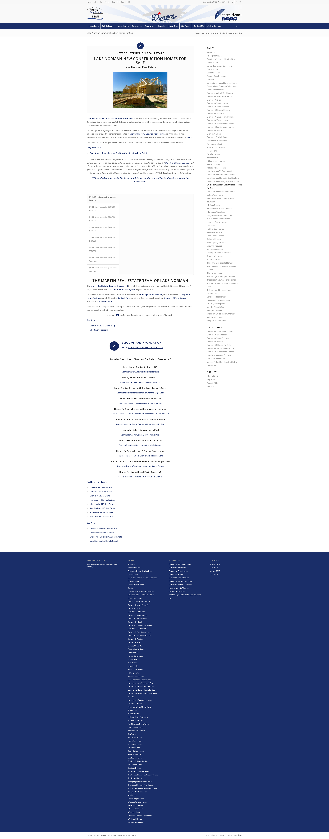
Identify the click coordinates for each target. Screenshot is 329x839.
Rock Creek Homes (215, 235)
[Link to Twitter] (232, 2)
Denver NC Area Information (219, 96)
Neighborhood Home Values (219, 215)
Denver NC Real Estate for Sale (220, 348)
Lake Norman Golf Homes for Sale (222, 174)
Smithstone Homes (215, 249)
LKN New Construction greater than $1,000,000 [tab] (103, 269)
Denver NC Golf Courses (218, 338)
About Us (98, 2)
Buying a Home (213, 72)
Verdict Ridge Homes (216, 296)
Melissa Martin (213, 205)
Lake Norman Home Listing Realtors (223, 178)
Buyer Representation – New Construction (143, 578)
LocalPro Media (130, 835)
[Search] (236, 26)
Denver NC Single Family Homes (221, 117)
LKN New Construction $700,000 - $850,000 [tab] (102, 249)
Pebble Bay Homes (215, 229)
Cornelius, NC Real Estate (101, 491)
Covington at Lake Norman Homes (222, 83)
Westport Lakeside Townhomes (221, 313)
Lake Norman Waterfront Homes (221, 191)
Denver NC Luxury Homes (218, 110)
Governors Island (214, 144)
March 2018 (212, 376)
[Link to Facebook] (229, 2)
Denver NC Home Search (218, 106)
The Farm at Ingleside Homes (220, 262)
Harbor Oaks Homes (216, 147)
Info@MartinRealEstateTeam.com (145, 347)
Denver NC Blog (214, 100)
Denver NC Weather (216, 130)
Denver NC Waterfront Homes (220, 127)
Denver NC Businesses (217, 334)
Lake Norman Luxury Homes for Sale (223, 181)
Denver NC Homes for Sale (219, 345)
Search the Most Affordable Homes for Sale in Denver (140, 466)
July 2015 (211, 386)
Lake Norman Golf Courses (219, 355)
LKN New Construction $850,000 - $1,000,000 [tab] (102, 259)
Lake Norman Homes (216, 358)
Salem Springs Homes (216, 242)
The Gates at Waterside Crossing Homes (143, 775)
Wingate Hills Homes (216, 320)
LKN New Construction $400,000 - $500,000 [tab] (102, 219)
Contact (115, 2)
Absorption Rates (214, 55)
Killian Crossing (214, 164)
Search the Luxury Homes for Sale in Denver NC (140, 382)
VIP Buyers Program (99, 330)
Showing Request (214, 246)
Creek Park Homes (215, 89)
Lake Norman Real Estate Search (104, 541)
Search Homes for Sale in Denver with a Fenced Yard (140, 455)
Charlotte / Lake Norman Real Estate (106, 536)
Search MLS (125, 2)
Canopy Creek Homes (216, 76)
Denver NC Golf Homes (217, 103)
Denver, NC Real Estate (100, 495)
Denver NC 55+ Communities (220, 331)
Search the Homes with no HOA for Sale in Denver (140, 476)
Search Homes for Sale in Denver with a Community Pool (140, 424)
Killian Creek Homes (216, 161)
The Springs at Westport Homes (221, 276)
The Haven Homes (215, 273)
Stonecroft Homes (215, 256)
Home (89, 2)
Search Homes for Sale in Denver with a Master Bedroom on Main (140, 413)
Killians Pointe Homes (216, 167)
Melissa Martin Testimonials (219, 208)
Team (106, 2)
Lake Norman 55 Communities (220, 171)
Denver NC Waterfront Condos (220, 123)
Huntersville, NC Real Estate (102, 500)
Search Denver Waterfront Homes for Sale (140, 371)
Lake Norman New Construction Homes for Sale (110, 33)
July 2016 (211, 379)
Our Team (211, 225)
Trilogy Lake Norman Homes (219, 290)
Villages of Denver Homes (218, 300)
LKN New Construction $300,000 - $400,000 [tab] (102, 208)
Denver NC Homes (215, 341)
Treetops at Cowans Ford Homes (221, 279)
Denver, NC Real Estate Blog (102, 325)
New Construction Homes (218, 218)
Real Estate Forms (215, 232)
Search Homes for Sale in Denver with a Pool (140, 434)
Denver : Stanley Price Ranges (220, 93)
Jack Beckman (213, 154)
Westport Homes (214, 310)
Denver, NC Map (214, 133)
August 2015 (212, 383)
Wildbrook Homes (215, 317)
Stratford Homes (214, 259)
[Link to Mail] (240, 2)
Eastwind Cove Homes (217, 140)
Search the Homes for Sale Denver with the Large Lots (140, 392)
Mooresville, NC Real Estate (102, 504)
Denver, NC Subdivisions (217, 137)
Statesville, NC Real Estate (101, 512)
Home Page (212, 150)
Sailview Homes (214, 239)
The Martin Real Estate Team (177, 163)
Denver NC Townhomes (217, 120)
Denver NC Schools (215, 113)
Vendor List (212, 293)
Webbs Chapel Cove (216, 307)
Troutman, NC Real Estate (101, 516)
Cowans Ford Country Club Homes (222, 86)
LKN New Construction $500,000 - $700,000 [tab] (102, 239)
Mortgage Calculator (216, 212)
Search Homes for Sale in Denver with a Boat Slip (140, 403)
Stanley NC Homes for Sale (219, 252)
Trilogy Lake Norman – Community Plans (143, 788)
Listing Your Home (215, 195)
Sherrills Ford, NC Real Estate (102, 508)
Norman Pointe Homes (217, 222)
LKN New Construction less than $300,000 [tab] (102, 198)
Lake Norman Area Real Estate (103, 528)
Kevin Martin (212, 157)
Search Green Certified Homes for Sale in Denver (140, 445)
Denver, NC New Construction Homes (147, 133)
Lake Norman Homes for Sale (103, 532)
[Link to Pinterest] (236, 2)
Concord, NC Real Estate (101, 487)
